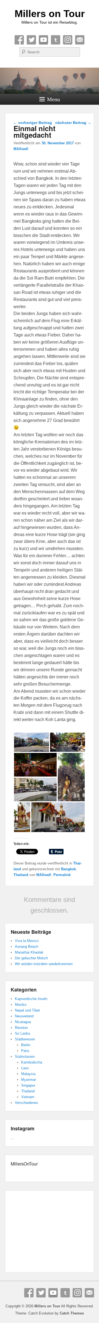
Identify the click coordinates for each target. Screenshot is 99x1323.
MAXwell (20, 149)
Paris (25, 1051)
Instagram (67, 40)
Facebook (19, 40)
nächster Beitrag (73, 122)
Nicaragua (23, 1022)
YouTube (43, 40)
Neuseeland (24, 1016)
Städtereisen (25, 1039)
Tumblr (55, 40)
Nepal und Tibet (27, 1010)
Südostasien (25, 1056)
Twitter (31, 40)
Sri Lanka (22, 1033)
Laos (25, 1068)
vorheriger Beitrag (32, 122)
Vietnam (27, 1097)
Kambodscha (31, 1062)
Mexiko (20, 1004)
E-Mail (79, 40)
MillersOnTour (24, 1164)
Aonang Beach (26, 946)
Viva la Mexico (26, 941)
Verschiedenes (26, 1103)
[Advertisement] (49, 1232)
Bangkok (68, 869)
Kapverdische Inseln (31, 999)
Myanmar (28, 1080)
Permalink (62, 875)
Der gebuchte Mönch (31, 958)
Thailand (20, 875)
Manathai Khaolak (29, 952)
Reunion (21, 1028)
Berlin (25, 1045)
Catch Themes (72, 1313)
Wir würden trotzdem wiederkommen (44, 964)
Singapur (28, 1085)
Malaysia (28, 1074)
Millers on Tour (50, 13)
